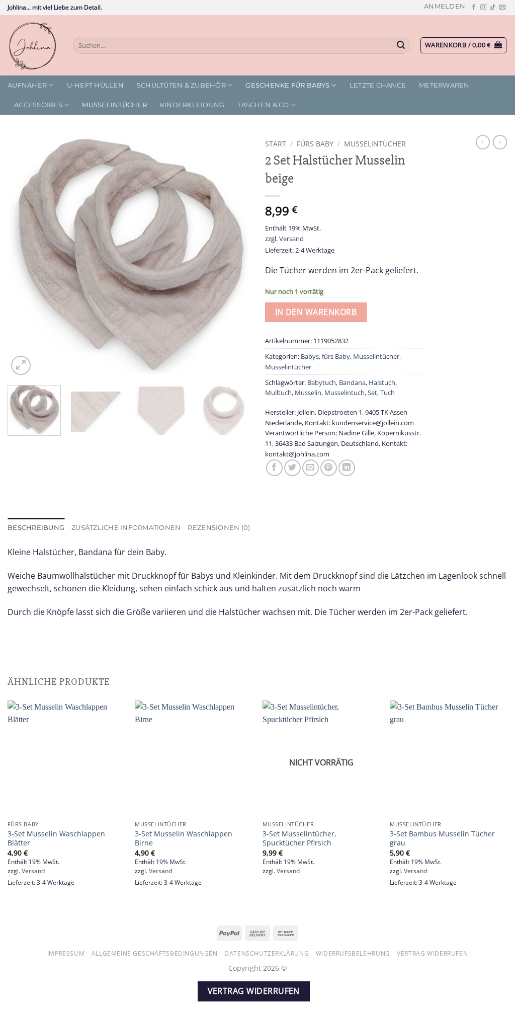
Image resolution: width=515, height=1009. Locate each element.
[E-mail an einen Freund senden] (310, 467)
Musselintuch (344, 392)
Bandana (352, 382)
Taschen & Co (263, 105)
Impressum (66, 953)
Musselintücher (114, 105)
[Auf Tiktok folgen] (493, 7)
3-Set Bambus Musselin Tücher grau (442, 838)
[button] (444, 6)
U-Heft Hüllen (95, 85)
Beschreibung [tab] (36, 527)
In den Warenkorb (316, 312)
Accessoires (38, 105)
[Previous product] (500, 142)
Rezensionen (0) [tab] (219, 527)
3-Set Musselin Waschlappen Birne (183, 838)
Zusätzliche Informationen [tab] (126, 527)
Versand (291, 238)
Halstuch (382, 382)
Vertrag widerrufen (432, 953)
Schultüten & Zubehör (181, 85)
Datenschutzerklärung (266, 953)
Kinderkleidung (192, 105)
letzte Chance (378, 85)
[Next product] (483, 142)
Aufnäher (27, 85)
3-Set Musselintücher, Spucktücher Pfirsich (299, 838)
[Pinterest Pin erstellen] (328, 467)
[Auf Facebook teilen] (274, 467)
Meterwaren (444, 85)
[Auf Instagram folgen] (483, 7)
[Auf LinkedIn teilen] (346, 467)
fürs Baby (315, 143)
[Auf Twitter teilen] (292, 467)
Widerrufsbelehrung (353, 953)
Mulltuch (278, 392)
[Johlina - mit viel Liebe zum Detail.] (33, 45)
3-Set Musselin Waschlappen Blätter (56, 838)
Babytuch (321, 382)
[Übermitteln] (401, 45)
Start (275, 143)
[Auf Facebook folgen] (474, 7)
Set (372, 392)
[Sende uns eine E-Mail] (502, 7)
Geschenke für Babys (287, 85)
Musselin (308, 392)
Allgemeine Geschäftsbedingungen (155, 953)
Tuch (387, 392)
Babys (310, 356)
